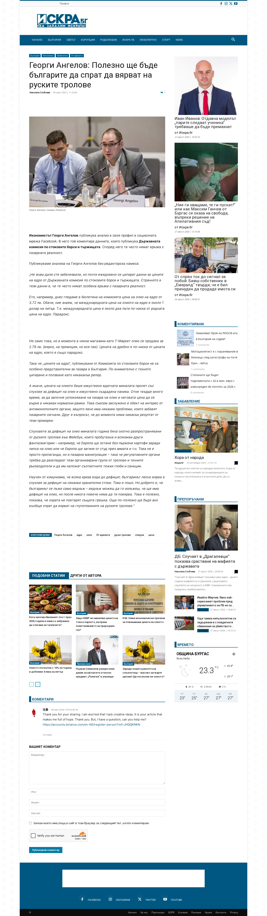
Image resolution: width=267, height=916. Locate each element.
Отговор (47, 734)
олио (89, 535)
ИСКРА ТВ (128, 39)
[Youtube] (236, 3)
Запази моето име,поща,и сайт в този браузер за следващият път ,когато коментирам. (91, 823)
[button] (233, 40)
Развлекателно (183, 450)
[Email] (91, 107)
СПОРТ (166, 39)
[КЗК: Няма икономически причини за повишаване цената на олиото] (144, 600)
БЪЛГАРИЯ (54, 39)
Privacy (234, 912)
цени (151, 535)
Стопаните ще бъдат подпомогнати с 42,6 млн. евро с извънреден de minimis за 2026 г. (213, 380)
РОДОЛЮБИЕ (108, 39)
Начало (132, 912)
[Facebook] (221, 3)
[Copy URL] (139, 107)
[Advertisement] (97, 223)
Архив (208, 912)
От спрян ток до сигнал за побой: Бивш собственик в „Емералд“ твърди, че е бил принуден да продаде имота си (205, 283)
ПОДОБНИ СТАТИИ (48, 575)
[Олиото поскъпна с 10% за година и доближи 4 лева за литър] (50, 650)
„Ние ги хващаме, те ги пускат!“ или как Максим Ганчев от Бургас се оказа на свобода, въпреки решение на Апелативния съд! (205, 213)
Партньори (157, 912)
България (34, 55)
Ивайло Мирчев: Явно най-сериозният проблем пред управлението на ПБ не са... (215, 601)
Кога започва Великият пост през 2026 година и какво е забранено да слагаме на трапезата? (50, 621)
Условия (183, 912)
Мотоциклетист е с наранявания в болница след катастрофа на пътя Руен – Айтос (214, 357)
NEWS (179, 39)
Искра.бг (179, 462)
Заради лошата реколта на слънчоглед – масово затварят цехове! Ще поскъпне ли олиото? (143, 672)
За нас (144, 912)
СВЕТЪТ (70, 39)
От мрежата (77, 55)
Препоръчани (83, 663)
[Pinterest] (130, 107)
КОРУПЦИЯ (88, 39)
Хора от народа (189, 457)
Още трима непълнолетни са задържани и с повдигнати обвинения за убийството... (216, 622)
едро (79, 535)
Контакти (221, 912)
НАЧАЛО (37, 39)
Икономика (48, 55)
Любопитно (62, 55)
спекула (139, 535)
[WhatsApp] (100, 107)
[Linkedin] (71, 107)
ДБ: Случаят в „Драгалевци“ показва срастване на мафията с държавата (205, 561)
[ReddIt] (81, 107)
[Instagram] (226, 3)
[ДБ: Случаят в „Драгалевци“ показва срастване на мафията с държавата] (206, 528)
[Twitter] (231, 3)
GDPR (171, 912)
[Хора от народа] (206, 430)
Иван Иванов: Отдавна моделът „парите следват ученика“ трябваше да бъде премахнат (205, 123)
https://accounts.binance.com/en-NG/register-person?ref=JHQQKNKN (91, 724)
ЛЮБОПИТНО (148, 39)
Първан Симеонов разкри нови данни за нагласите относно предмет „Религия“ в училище (95, 672)
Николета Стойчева (40, 92)
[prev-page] (31, 684)
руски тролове (122, 535)
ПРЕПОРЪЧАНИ (190, 499)
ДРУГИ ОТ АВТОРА (85, 575)
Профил (64, 3)
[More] (150, 107)
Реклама (196, 912)
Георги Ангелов (63, 535)
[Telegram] (120, 107)
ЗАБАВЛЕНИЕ (188, 401)
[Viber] (110, 107)
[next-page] (37, 684)
